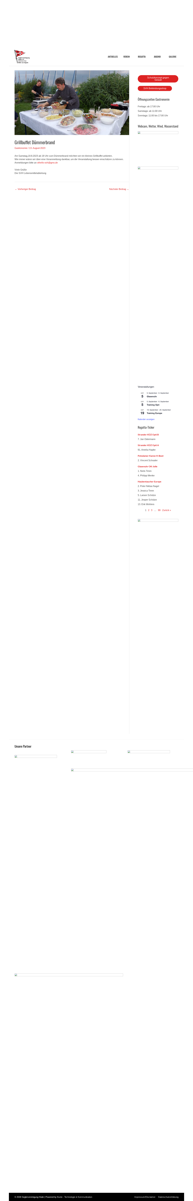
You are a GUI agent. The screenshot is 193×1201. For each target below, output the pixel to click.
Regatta (142, 56)
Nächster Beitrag (119, 189)
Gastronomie (21, 148)
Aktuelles (113, 56)
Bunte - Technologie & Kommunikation (74, 1197)
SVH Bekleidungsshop (154, 88)
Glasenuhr (152, 396)
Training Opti (153, 404)
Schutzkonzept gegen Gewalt (158, 78)
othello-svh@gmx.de (47, 162)
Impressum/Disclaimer (144, 1197)
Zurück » (166, 510)
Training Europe (154, 413)
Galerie (172, 56)
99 (159, 510)
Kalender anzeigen (146, 419)
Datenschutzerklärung (168, 1197)
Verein (126, 56)
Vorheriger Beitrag (25, 189)
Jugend (157, 56)
